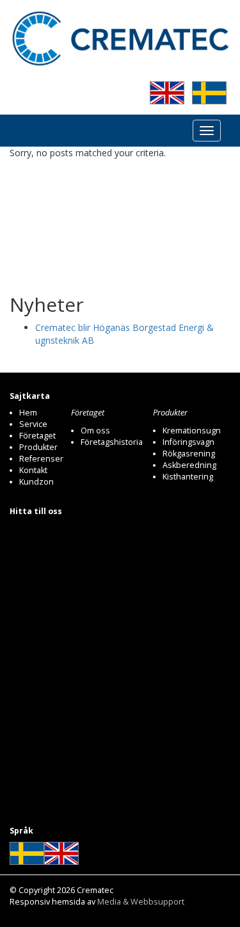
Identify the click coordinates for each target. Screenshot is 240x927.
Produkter (38, 447)
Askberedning (189, 465)
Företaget (37, 435)
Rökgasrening (189, 453)
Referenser (41, 458)
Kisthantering (188, 476)
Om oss (95, 430)
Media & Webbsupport (140, 901)
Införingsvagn (188, 442)
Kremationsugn (192, 430)
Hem (28, 412)
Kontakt (33, 470)
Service (33, 424)
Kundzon (36, 481)
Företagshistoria (112, 442)
